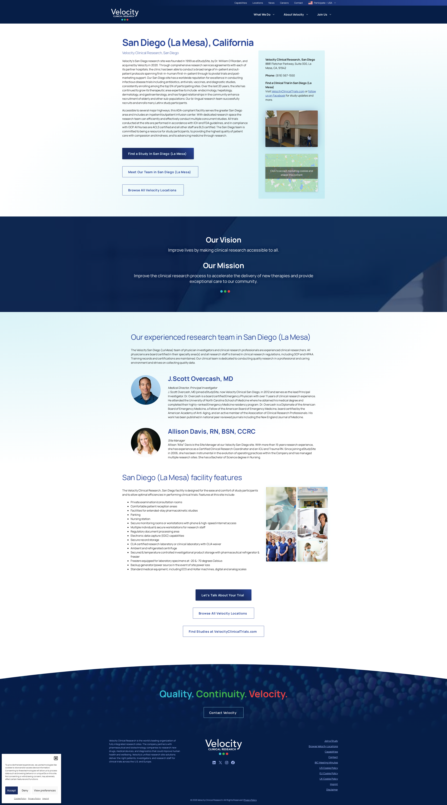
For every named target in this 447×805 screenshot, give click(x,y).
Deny (25, 790)
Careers (284, 2)
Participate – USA (323, 2)
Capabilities (241, 2)
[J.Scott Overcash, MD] (146, 404)
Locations (257, 2)
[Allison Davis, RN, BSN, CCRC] (146, 456)
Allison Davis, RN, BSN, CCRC (212, 431)
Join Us (322, 14)
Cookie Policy (20, 798)
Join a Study (331, 740)
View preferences (45, 790)
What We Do (262, 14)
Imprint (45, 798)
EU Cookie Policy (329, 773)
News (271, 2)
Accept (11, 790)
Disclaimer (332, 789)
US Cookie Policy (328, 768)
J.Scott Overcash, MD (200, 378)
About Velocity (294, 14)
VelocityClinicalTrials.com (288, 91)
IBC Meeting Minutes (326, 762)
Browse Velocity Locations (323, 746)
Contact (298, 2)
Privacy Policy (34, 798)
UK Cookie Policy (329, 778)
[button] (56, 758)
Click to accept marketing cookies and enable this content (291, 173)
